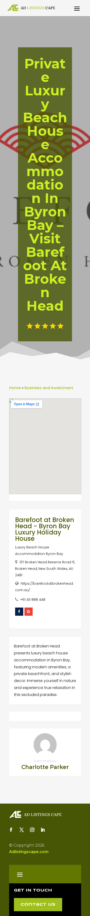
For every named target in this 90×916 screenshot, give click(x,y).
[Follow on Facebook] (11, 829)
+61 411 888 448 (32, 599)
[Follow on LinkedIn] (42, 829)
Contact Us (38, 904)
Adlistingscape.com (28, 851)
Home (15, 388)
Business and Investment (48, 388)
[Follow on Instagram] (32, 829)
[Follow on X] (21, 829)
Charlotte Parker (45, 767)
